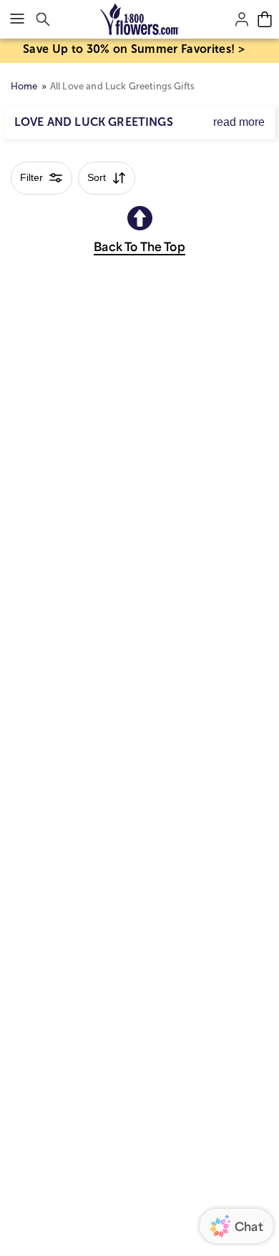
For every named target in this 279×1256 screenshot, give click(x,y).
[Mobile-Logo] (140, 19)
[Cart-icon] (264, 19)
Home (24, 86)
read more (239, 122)
